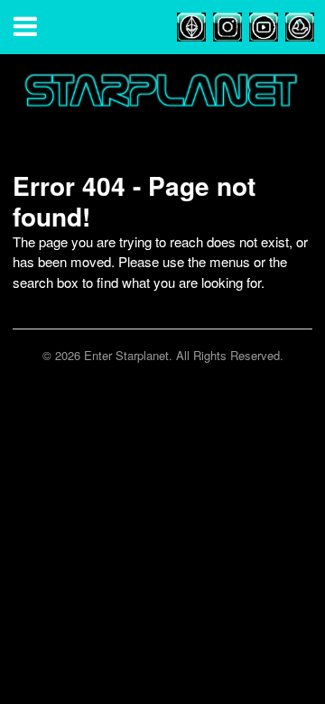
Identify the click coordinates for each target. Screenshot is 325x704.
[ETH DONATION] (191, 24)
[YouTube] (263, 24)
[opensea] (299, 24)
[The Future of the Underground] (162, 102)
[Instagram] (227, 24)
